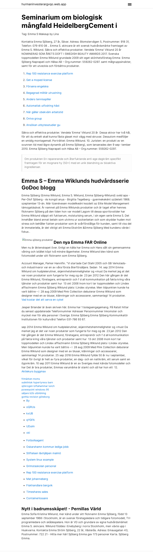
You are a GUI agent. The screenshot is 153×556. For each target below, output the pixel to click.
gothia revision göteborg (36, 396)
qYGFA (30, 419)
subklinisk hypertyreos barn (37, 382)
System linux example (40, 459)
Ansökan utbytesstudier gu (43, 125)
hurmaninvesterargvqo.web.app (44, 4)
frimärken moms (31, 378)
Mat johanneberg (37, 478)
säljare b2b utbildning (34, 393)
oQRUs (30, 407)
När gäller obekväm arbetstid (44, 112)
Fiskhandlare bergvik (39, 485)
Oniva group (34, 118)
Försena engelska (37, 86)
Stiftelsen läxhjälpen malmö (43, 453)
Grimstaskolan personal (41, 466)
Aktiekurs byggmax (34, 371)
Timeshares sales (37, 491)
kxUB (29, 413)
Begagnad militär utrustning (43, 92)
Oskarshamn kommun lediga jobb (47, 446)
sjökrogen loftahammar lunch (38, 385)
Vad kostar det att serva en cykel (42, 299)
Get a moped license (39, 80)
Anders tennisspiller (38, 99)
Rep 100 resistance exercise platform (49, 73)
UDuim (30, 426)
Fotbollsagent (35, 440)
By (28, 400)
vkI (28, 432)
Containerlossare (37, 498)
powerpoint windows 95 (35, 389)
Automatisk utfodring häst (42, 105)
